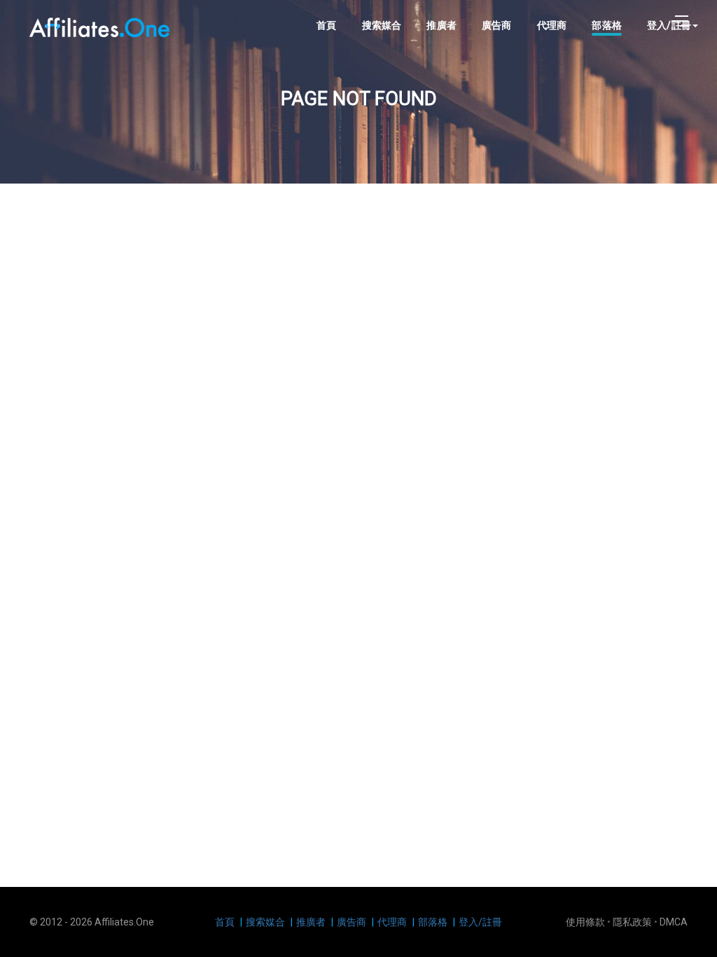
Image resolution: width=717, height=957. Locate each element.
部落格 (607, 25)
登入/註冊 (480, 922)
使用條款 (585, 922)
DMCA (674, 922)
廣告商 (497, 25)
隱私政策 (632, 922)
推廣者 (441, 25)
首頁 (326, 25)
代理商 (552, 25)
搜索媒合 (382, 25)
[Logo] (99, 26)
